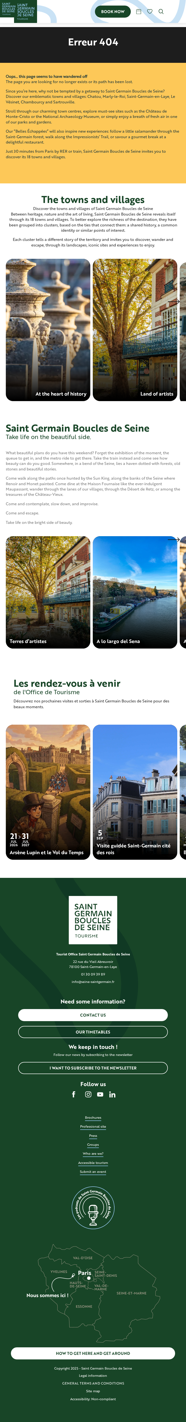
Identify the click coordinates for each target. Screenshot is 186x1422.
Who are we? (93, 1153)
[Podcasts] (93, 1207)
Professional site (93, 1126)
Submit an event (93, 1171)
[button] (161, 11)
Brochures (93, 1117)
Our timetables (93, 1032)
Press (93, 1135)
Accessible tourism (93, 1162)
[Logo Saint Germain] (93, 920)
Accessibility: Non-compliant (93, 1399)
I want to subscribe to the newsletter (93, 1068)
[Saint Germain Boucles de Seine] (25, 11)
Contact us (93, 1015)
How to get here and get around (93, 1353)
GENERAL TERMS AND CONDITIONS (93, 1383)
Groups (93, 1144)
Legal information (93, 1375)
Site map (93, 1391)
